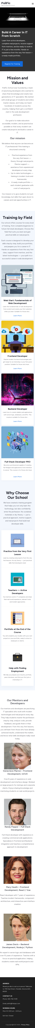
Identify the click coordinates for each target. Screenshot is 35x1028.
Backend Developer (17, 409)
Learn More (17, 316)
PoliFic (5, 3)
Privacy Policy (25, 1025)
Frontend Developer (17, 356)
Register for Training (12, 64)
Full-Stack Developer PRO (17, 461)
